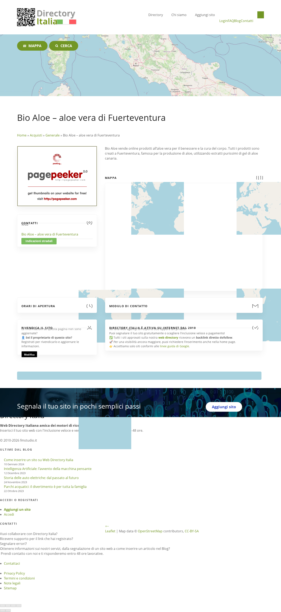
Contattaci (12, 563)
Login (223, 21)
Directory (155, 15)
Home (22, 135)
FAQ (231, 21)
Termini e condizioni (19, 578)
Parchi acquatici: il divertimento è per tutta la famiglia (45, 486)
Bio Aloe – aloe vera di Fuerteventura (49, 234)
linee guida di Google (174, 346)
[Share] (8, 605)
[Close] (2, 605)
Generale (52, 135)
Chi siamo (179, 15)
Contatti (247, 21)
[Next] (8, 610)
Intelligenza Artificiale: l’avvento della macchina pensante (48, 468)
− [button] (108, 526)
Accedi (9, 514)
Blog (237, 21)
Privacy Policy (14, 573)
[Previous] (2, 610)
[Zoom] (18, 605)
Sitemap (10, 588)
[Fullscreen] (13, 605)
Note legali (12, 583)
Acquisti (36, 135)
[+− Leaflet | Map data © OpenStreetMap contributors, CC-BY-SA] (184, 234)
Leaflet (110, 531)
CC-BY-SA (192, 531)
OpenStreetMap (150, 531)
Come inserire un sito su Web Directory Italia (38, 460)
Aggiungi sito (205, 15)
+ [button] (106, 526)
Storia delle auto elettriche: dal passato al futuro (41, 478)
